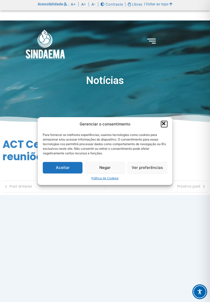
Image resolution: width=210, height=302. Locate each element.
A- (93, 4)
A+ (73, 4)
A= (83, 4)
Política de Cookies (105, 178)
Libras (136, 4)
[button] (164, 124)
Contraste (113, 4)
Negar (105, 167)
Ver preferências (147, 167)
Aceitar (63, 167)
